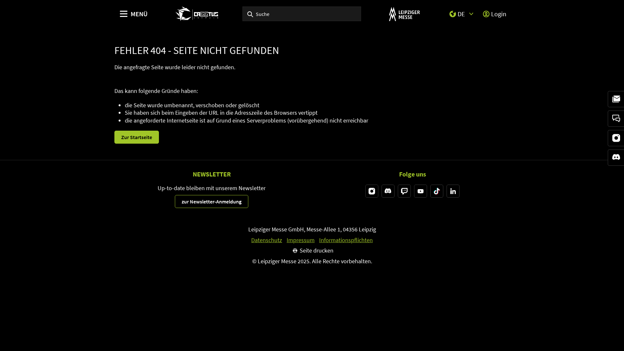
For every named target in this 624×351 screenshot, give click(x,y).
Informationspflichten (346, 240)
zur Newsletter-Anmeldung (211, 201)
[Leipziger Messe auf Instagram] (371, 191)
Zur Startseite (136, 137)
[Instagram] (616, 138)
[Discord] (616, 158)
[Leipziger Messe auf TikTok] (436, 191)
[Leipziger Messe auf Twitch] (404, 191)
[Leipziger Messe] (404, 13)
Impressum (301, 240)
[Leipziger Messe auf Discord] (388, 191)
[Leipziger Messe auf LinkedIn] (453, 191)
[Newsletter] (616, 99)
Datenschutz (266, 240)
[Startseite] (196, 13)
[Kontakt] (616, 118)
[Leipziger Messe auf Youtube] (420, 191)
